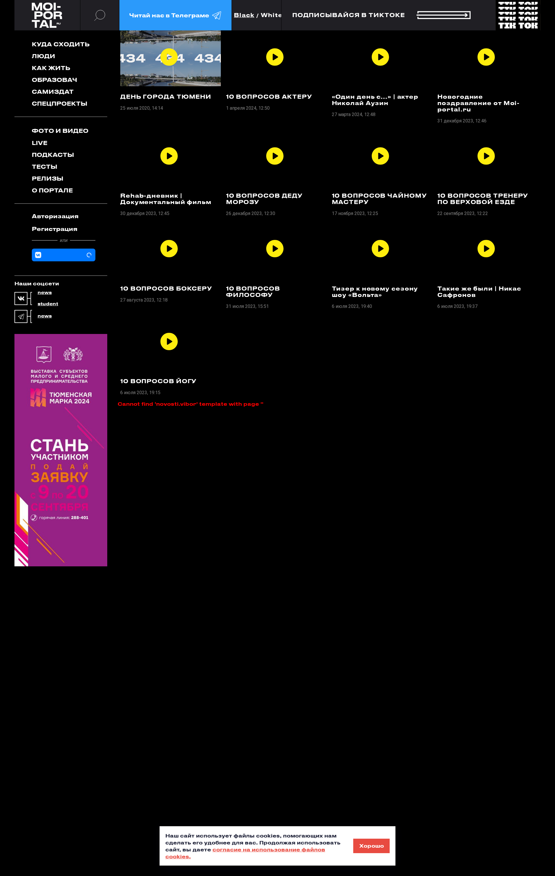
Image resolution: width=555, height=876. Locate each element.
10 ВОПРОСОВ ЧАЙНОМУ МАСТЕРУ (379, 198)
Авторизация (55, 216)
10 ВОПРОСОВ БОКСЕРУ (166, 288)
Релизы (47, 178)
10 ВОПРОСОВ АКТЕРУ (269, 96)
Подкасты (53, 154)
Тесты (44, 166)
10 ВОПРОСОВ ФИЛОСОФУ (253, 291)
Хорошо (371, 846)
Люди (43, 56)
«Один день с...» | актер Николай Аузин (375, 99)
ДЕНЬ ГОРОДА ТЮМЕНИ (165, 96)
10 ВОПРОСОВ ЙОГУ (158, 381)
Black (244, 15)
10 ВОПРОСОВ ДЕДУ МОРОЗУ (264, 198)
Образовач (54, 79)
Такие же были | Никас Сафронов (479, 291)
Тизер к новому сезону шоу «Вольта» (375, 291)
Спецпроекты (59, 103)
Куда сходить (61, 44)
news (45, 292)
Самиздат (53, 91)
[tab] (63, 216)
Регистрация (54, 228)
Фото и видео (60, 130)
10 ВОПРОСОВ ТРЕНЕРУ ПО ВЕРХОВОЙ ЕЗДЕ (482, 198)
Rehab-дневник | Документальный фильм (165, 198)
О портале (52, 190)
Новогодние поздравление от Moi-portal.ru (478, 103)
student (48, 304)
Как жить (51, 68)
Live (39, 142)
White (272, 15)
